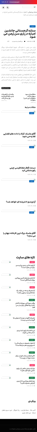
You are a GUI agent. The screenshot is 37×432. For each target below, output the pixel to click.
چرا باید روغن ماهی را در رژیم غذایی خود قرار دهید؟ (26, 369)
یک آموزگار (16, 410)
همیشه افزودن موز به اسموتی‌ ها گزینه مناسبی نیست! (24, 319)
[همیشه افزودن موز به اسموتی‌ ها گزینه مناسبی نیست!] (6, 318)
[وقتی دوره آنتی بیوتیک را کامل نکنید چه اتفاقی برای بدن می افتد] (6, 303)
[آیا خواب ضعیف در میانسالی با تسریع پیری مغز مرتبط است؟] (6, 343)
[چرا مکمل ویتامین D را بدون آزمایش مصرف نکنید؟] (6, 381)
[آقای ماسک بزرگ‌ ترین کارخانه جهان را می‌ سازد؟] (18, 220)
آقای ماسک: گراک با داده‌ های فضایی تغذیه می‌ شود (19, 135)
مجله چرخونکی (32, 12)
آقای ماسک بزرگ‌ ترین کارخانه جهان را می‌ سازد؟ (19, 235)
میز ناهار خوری (26, 413)
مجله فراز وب (25, 410)
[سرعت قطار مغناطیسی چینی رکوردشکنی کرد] (18, 154)
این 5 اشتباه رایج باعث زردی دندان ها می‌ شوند (26, 331)
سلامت (31, 300)
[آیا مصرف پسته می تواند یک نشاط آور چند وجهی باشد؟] (6, 291)
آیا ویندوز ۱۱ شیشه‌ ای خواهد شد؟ (21, 201)
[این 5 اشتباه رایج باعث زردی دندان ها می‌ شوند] (6, 331)
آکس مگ (33, 410)
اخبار (25, 12)
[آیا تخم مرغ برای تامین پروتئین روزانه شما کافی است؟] (6, 278)
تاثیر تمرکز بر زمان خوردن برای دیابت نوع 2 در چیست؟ (25, 357)
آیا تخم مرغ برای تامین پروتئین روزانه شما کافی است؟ (25, 279)
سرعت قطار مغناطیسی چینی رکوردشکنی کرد (23, 169)
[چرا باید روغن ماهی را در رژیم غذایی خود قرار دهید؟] (6, 369)
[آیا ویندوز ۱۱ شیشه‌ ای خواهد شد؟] (18, 188)
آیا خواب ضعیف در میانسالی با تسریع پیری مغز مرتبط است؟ (25, 344)
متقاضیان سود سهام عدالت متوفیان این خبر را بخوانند (30, 98)
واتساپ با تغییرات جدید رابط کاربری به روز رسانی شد (7, 97)
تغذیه (32, 262)
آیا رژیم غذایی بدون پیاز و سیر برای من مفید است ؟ (25, 266)
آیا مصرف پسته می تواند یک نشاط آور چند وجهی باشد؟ (25, 291)
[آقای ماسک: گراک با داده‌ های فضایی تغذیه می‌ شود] (18, 120)
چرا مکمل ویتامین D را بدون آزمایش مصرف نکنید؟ (26, 382)
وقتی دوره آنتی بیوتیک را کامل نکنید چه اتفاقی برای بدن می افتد (25, 305)
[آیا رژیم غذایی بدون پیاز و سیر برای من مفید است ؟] (6, 265)
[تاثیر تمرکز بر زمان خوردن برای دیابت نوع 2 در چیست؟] (6, 356)
